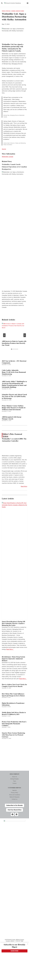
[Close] (28, 944)
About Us (14, 776)
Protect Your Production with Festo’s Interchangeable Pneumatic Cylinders (14, 723)
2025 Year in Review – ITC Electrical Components (14, 362)
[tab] (11, 349)
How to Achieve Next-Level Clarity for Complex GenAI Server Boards (14, 685)
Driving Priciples (14, 779)
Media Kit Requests (14, 797)
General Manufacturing (17, 11)
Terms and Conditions (14, 794)
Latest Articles (8, 498)
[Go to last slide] (4, 335)
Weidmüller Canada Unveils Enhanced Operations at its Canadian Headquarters (14, 166)
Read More (24, 486)
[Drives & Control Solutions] (14, 3)
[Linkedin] (16, 814)
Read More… (10, 649)
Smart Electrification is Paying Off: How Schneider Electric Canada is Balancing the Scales (13, 623)
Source (4, 149)
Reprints (14, 790)
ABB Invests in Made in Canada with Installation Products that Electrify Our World (14, 343)
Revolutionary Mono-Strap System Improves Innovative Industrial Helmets (13, 659)
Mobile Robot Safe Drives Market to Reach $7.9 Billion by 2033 (14, 713)
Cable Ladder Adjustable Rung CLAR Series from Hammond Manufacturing (14, 372)
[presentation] (14, 331)
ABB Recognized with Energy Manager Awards (11, 418)
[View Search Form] (1, 3)
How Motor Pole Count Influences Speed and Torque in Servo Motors (13, 695)
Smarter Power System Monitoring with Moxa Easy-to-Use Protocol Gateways (13, 735)
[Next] (24, 335)
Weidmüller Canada (7, 156)
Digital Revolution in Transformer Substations (13, 704)
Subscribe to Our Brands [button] (14, 805)
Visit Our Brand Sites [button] (14, 810)
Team (14, 781)
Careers (14, 783)
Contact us (14, 799)
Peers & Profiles (6, 11)
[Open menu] (27, 3)
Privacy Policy (14, 792)
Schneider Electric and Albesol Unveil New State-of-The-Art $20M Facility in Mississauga (14, 396)
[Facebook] (12, 814)
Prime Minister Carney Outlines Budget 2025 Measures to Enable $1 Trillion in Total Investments (14, 408)
